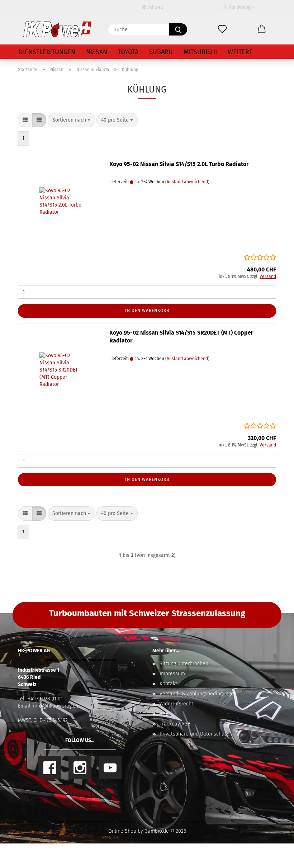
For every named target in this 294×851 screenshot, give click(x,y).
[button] (261, 29)
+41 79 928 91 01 (45, 699)
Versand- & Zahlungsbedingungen (198, 694)
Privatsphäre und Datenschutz (194, 734)
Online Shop (122, 831)
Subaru (161, 52)
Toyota (128, 52)
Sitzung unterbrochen (184, 664)
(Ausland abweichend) (187, 181)
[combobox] (71, 120)
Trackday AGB (175, 724)
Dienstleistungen (47, 52)
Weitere (240, 52)
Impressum (172, 674)
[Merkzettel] (222, 29)
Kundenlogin (240, 7)
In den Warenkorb (147, 310)
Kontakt (168, 684)
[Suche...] (178, 29)
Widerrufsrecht (176, 704)
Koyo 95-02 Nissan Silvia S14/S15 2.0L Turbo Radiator (178, 164)
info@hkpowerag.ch (55, 706)
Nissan (96, 52)
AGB (164, 714)
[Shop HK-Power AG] (57, 29)
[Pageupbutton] (274, 840)
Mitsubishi (200, 52)
